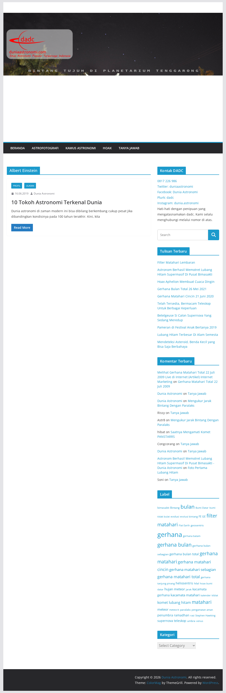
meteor (162, 609)
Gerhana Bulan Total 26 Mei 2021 (182, 289)
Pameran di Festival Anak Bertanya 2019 (187, 327)
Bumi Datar (202, 507)
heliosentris (184, 583)
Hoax (107, 148)
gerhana (169, 534)
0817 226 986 (167, 181)
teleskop (180, 621)
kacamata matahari (185, 595)
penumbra (165, 615)
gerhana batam (191, 536)
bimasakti (163, 508)
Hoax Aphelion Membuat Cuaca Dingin (186, 281)
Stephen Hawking (205, 615)
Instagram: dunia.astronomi (178, 203)
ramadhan (181, 615)
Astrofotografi (45, 148)
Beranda (17, 148)
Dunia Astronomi (44, 193)
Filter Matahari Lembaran (176, 262)
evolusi (175, 516)
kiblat (215, 595)
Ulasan (30, 185)
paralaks (185, 610)
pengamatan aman (202, 609)
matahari (201, 602)
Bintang (175, 508)
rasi (192, 615)
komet (162, 602)
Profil (16, 185)
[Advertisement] (112, 109)
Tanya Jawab (129, 148)
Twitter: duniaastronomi (175, 186)
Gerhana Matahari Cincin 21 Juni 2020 (185, 296)
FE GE (202, 516)
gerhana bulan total (184, 554)
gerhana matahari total (178, 576)
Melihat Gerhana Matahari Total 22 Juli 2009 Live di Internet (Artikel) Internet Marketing (186, 377)
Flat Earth (184, 525)
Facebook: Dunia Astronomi (177, 192)
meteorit (174, 609)
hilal (196, 583)
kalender (206, 595)
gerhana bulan (174, 544)
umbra (191, 621)
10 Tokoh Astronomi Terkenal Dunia (56, 202)
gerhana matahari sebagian (192, 569)
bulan (188, 506)
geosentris (197, 525)
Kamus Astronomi (81, 148)
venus (199, 621)
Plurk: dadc (165, 197)
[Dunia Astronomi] (112, 15)
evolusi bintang (189, 516)
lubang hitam (180, 602)
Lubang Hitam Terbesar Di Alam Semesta (187, 334)
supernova (165, 621)
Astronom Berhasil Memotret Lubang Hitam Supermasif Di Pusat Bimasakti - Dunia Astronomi (185, 463)
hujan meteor (174, 589)
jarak (189, 589)
